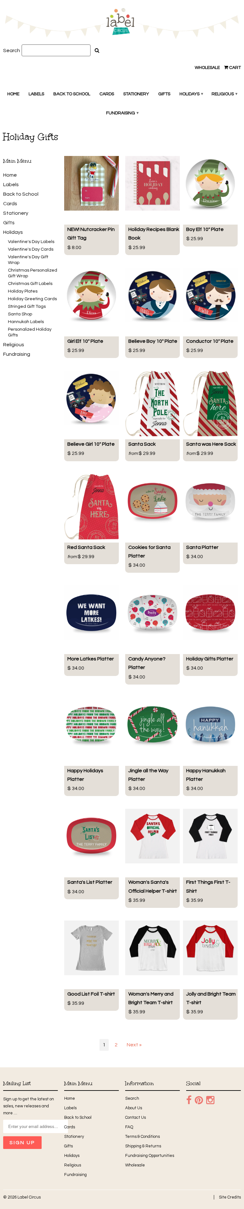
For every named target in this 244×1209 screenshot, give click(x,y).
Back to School (71, 94)
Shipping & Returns (143, 1146)
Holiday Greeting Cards (32, 298)
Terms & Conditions (142, 1136)
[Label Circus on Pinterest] (199, 1100)
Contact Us (135, 1117)
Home (13, 94)
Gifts (164, 94)
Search (11, 50)
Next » (134, 1044)
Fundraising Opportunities (149, 1155)
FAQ (129, 1127)
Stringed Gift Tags (27, 306)
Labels (36, 94)
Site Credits (230, 1197)
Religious (224, 94)
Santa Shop (20, 314)
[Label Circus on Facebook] (189, 1100)
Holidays (191, 94)
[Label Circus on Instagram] (210, 1100)
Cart (234, 67)
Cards (106, 94)
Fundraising (122, 113)
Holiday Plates (22, 291)
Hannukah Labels (26, 321)
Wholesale (207, 67)
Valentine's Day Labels (31, 241)
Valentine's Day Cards (30, 249)
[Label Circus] (122, 24)
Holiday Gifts (30, 137)
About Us (133, 1108)
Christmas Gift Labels (30, 283)
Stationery (136, 94)
